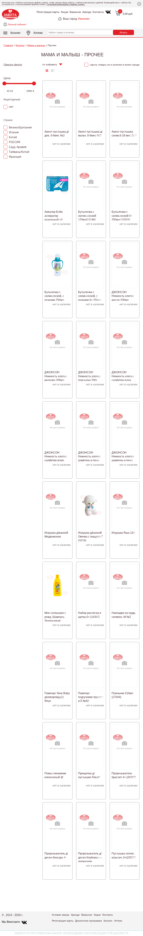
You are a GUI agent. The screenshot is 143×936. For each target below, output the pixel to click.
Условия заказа (60, 914)
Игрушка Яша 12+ (123, 532)
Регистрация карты (48, 11)
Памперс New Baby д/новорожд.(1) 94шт (57, 697)
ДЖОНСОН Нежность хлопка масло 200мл (123, 296)
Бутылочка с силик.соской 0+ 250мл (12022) (122, 215)
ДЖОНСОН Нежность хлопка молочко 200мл (55, 376)
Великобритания (20, 127)
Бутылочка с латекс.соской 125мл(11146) (87, 215)
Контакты (98, 11)
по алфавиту (49, 64)
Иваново (84, 18)
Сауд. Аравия (17, 147)
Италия (13, 132)
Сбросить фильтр (12, 64)
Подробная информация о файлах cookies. (66, 4)
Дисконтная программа (88, 920)
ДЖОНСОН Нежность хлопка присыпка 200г (89, 376)
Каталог (15, 32)
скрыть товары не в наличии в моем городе (114, 64)
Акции (64, 11)
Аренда (86, 11)
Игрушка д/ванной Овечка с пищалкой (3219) (90, 536)
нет (10, 107)
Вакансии (75, 11)
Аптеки (38, 32)
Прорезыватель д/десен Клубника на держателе (90, 857)
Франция (14, 157)
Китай (12, 137)
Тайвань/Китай (18, 152)
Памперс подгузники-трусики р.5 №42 (90, 697)
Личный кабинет (17, 24)
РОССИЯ (14, 142)
